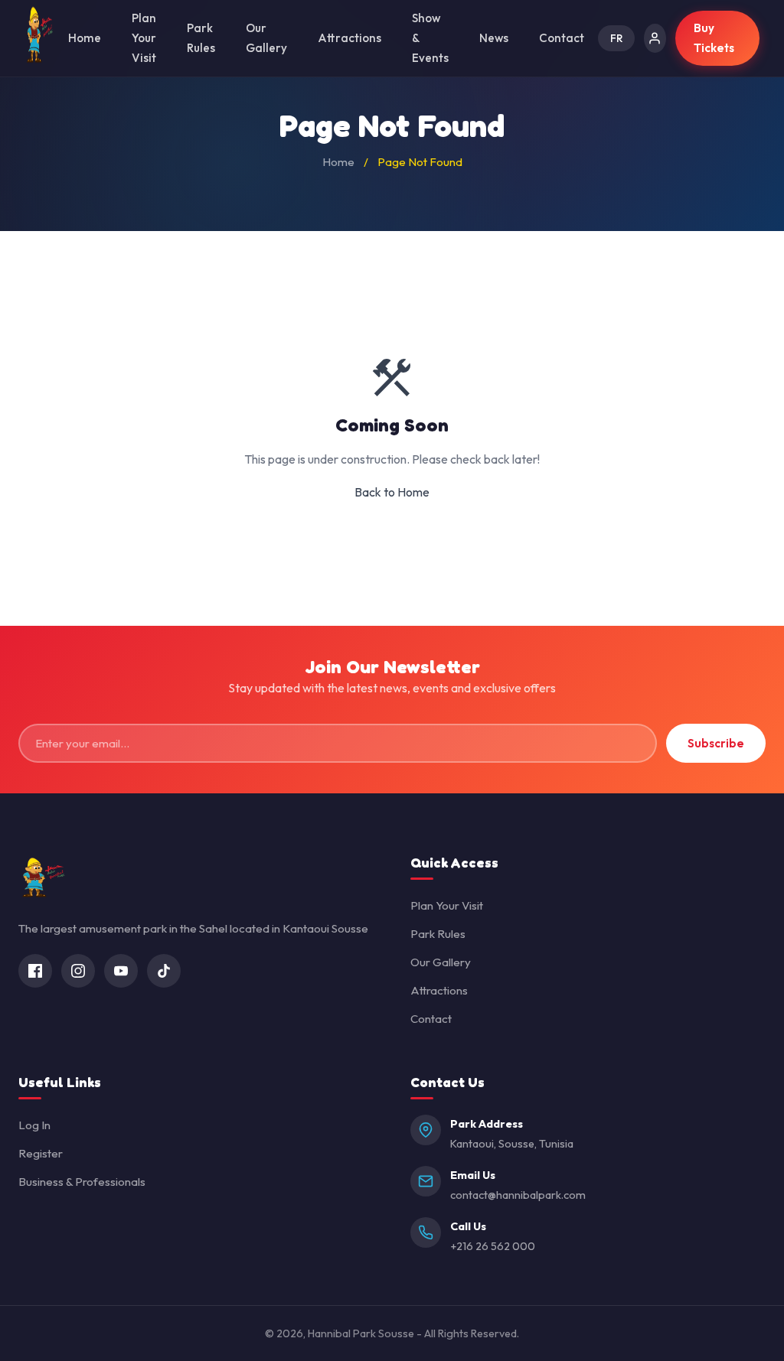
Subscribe (716, 743)
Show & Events (430, 38)
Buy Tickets (714, 38)
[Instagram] (78, 971)
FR (616, 38)
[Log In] (655, 38)
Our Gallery (266, 38)
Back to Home (392, 492)
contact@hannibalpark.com (518, 1195)
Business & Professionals (81, 1181)
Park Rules (201, 38)
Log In (34, 1125)
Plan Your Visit (144, 38)
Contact (561, 38)
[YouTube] (121, 971)
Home (84, 38)
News (493, 38)
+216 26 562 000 (492, 1246)
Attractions (349, 38)
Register (40, 1153)
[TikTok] (164, 971)
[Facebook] (35, 971)
